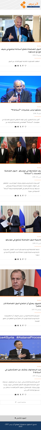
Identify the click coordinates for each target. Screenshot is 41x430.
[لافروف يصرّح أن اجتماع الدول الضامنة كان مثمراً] (20, 282)
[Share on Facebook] (22, 66)
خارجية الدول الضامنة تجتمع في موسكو (23, 240)
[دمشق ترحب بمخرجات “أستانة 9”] (20, 89)
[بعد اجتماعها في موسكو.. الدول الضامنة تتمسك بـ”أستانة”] (20, 150)
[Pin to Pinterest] (18, 66)
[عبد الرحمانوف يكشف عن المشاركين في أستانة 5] (20, 349)
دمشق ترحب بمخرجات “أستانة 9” (26, 110)
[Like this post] (25, 66)
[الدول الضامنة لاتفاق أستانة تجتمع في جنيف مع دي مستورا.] (20, 28)
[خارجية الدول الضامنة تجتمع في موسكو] (20, 219)
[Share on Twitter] (20, 66)
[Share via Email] (15, 66)
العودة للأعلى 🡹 (20, 418)
